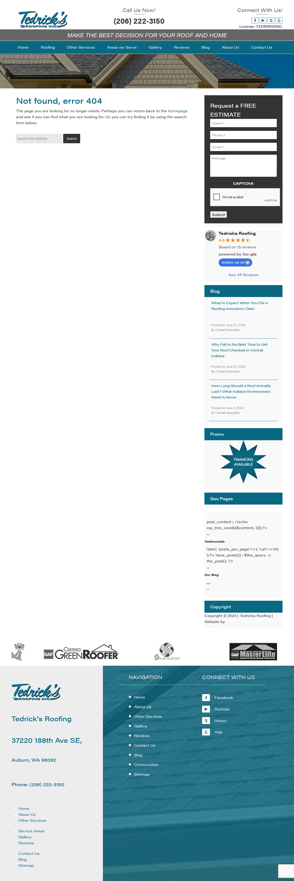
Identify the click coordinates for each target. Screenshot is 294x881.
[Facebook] (255, 20)
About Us (27, 814)
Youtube (222, 709)
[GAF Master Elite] (245, 659)
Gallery (24, 836)
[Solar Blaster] (159, 659)
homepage (178, 110)
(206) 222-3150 (139, 20)
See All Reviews (243, 274)
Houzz (220, 720)
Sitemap (26, 865)
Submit (218, 214)
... (208, 582)
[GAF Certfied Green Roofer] (73, 659)
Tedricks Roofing (237, 233)
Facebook (224, 697)
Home (23, 808)
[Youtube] (263, 20)
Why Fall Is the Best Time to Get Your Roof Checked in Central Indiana (239, 350)
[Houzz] (271, 20)
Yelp (218, 732)
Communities (146, 764)
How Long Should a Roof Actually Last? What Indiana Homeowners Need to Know (241, 391)
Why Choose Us (217, 514)
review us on (233, 262)
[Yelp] (279, 20)
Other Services (32, 820)
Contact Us (29, 853)
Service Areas (31, 830)
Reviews (26, 842)
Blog (22, 859)
